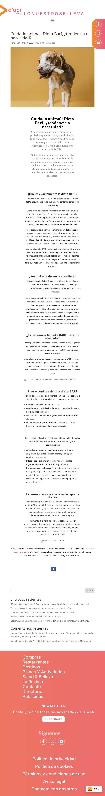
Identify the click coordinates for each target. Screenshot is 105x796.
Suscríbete (53, 719)
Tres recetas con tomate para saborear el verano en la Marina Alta (41, 608)
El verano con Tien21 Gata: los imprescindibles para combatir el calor (42, 612)
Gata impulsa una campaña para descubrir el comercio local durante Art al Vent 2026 (50, 621)
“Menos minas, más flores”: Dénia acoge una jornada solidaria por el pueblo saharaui (50, 604)
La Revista (33, 681)
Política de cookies (54, 766)
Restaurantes (36, 661)
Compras (32, 657)
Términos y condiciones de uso (54, 773)
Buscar (90, 590)
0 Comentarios (48, 43)
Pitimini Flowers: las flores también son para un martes (36, 616)
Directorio (32, 691)
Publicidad (33, 696)
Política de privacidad (54, 758)
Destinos (31, 666)
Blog (37, 43)
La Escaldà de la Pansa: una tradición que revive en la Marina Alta (60, 641)
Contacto (32, 686)
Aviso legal (54, 781)
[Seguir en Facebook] (53, 569)
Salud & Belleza (38, 676)
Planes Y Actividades (44, 671)
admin (17, 43)
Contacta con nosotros (54, 788)
